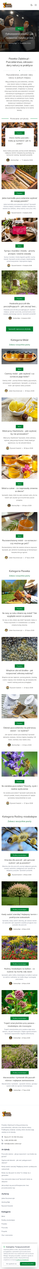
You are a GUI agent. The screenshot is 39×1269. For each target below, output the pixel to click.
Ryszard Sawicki (7, 1206)
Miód (19, 29)
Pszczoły (5, 1228)
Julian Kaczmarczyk (8, 1198)
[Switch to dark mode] (31, 5)
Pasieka (19, 133)
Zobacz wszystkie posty (19, 344)
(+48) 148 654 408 (10, 1140)
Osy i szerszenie (7, 1235)
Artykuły (6, 1149)
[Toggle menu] (36, 5)
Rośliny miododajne (19, 855)
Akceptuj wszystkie (28, 1264)
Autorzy (5, 1194)
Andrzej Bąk (6, 1202)
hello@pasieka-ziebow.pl (12, 1144)
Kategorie (6, 1212)
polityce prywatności (22, 1260)
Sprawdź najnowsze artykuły (20, 329)
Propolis (4, 1231)
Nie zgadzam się (11, 1264)
